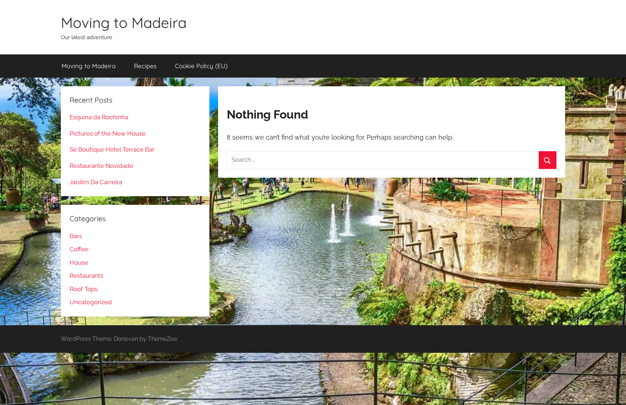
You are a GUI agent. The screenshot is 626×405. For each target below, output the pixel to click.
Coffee (79, 249)
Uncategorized (91, 302)
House (79, 262)
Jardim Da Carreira (96, 182)
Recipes (145, 66)
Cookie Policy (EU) (201, 66)
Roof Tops (83, 289)
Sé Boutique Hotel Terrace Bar (112, 149)
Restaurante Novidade (101, 165)
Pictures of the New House (108, 133)
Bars (76, 236)
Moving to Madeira (124, 22)
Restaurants (86, 275)
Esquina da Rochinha (99, 117)
